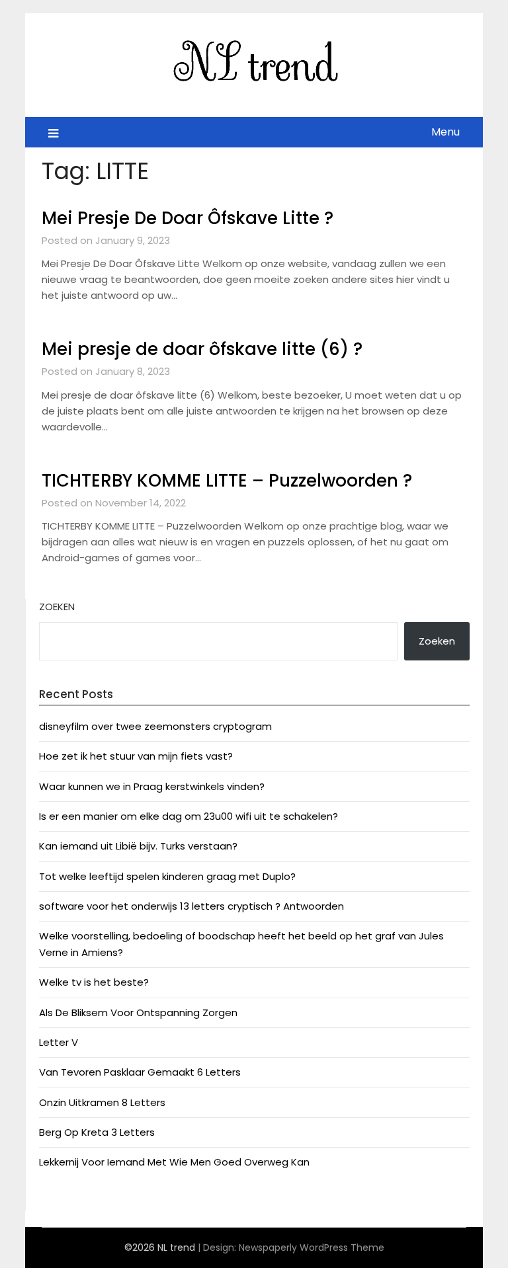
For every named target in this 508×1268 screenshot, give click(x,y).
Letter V (58, 1042)
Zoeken (57, 607)
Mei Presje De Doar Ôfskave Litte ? (187, 218)
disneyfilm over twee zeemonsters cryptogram (155, 726)
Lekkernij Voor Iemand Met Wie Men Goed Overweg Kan (174, 1162)
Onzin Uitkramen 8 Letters (102, 1102)
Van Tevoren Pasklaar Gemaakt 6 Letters (140, 1072)
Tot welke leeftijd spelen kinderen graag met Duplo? (167, 876)
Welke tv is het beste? (94, 982)
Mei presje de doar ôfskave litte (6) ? (202, 349)
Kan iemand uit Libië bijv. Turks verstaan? (138, 846)
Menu (445, 131)
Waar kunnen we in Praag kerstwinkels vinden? (152, 786)
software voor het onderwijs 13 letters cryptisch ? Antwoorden (191, 906)
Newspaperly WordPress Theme (311, 1247)
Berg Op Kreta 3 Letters (97, 1132)
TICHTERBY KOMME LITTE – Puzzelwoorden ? (227, 481)
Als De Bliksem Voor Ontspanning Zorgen (138, 1012)
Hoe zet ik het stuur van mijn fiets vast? (136, 756)
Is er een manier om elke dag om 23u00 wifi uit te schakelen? (188, 816)
